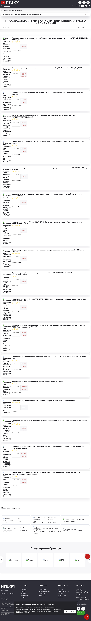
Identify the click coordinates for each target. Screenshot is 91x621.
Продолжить (70, 611)
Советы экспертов (63, 591)
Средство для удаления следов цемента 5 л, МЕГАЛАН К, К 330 (37, 381)
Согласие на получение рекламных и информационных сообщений (7, 612)
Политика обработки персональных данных (7, 603)
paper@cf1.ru (82, 604)
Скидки (23, 597)
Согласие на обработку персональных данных (7, 599)
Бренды (23, 591)
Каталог (3, 2)
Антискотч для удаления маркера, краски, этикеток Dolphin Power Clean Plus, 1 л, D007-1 (47, 68)
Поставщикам (62, 595)
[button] (38, 569)
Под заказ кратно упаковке (24, 46)
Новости (60, 589)
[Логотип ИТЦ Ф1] (12, 2)
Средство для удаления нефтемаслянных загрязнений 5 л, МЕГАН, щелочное (43, 401)
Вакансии (42, 595)
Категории (24, 589)
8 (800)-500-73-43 (82, 6)
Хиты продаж (25, 595)
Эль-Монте (7, 6)
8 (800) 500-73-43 (82, 600)
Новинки (23, 593)
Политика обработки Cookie (7, 607)
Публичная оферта (6, 595)
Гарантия (60, 593)
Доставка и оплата (44, 591)
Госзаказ (60, 597)
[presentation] (1, 560)
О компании (42, 589)
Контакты (42, 593)
